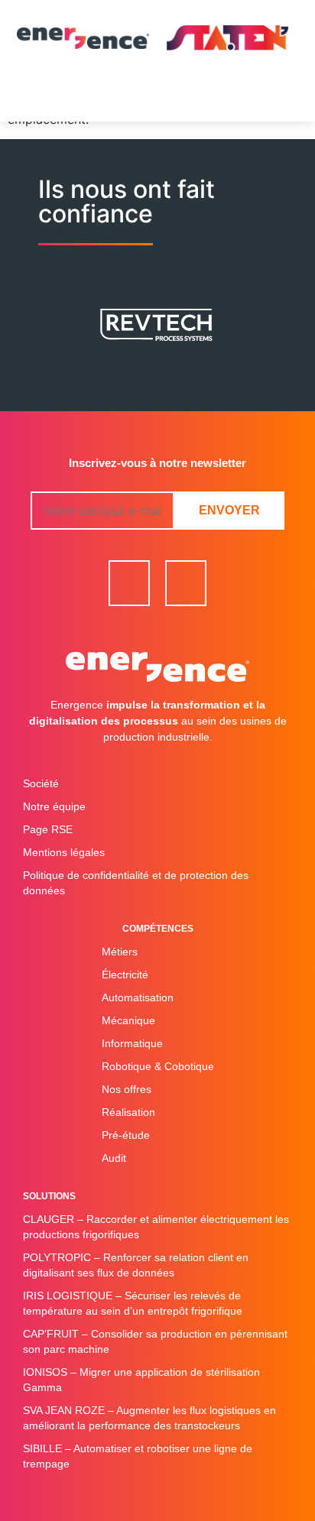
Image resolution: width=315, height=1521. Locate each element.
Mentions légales (64, 852)
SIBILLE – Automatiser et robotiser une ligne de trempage (137, 1456)
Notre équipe (54, 806)
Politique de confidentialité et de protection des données (135, 883)
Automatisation (138, 997)
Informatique (132, 1043)
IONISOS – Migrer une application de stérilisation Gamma (141, 1379)
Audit (114, 1158)
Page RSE (48, 829)
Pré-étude (126, 1135)
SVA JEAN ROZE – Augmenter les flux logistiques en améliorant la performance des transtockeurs (149, 1418)
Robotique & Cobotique (158, 1066)
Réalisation (128, 1112)
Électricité (125, 974)
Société (41, 783)
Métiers (120, 951)
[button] (157, 99)
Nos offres (126, 1089)
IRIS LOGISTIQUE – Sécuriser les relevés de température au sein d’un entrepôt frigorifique (132, 1303)
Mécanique (128, 1020)
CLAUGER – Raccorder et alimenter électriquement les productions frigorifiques (156, 1226)
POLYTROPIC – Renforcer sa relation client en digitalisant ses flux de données (135, 1265)
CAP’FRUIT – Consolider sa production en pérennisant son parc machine (155, 1341)
